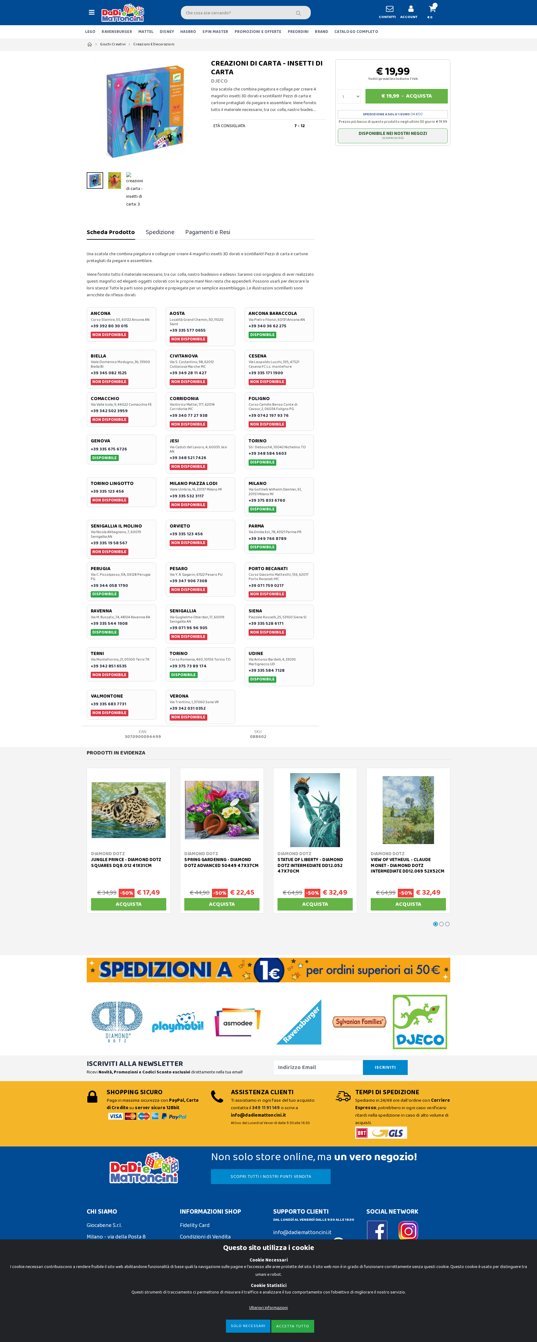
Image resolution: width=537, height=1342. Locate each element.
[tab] (111, 232)
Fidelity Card (195, 1225)
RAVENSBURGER (117, 32)
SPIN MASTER (215, 32)
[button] (435, 12)
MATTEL (146, 32)
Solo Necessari (248, 1326)
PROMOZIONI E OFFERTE (258, 32)
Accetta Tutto (292, 1326)
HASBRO (188, 32)
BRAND (321, 32)
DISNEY (167, 32)
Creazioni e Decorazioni (153, 44)
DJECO (219, 81)
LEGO (90, 32)
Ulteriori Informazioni (268, 1307)
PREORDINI (298, 32)
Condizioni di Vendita (205, 1237)
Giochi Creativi (113, 44)
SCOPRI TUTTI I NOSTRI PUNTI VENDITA (271, 1176)
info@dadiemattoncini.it (302, 1232)
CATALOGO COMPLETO (356, 32)
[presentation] (94, 112)
